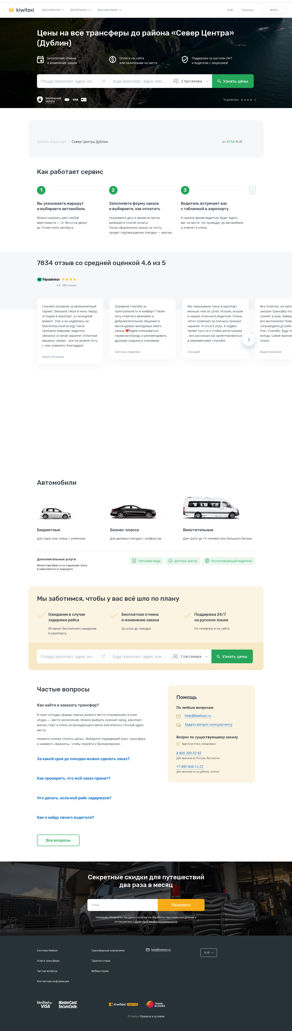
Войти (274, 10)
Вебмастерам (100, 971)
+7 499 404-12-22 (189, 766)
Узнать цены (235, 81)
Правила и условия (152, 1016)
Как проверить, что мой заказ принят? (73, 778)
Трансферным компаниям (108, 950)
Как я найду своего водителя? (65, 817)
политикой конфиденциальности (156, 921)
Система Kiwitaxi (47, 950)
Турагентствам (100, 961)
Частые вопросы (47, 971)
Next (248, 339)
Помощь (248, 10)
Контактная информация (53, 981)
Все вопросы (58, 840)
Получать (181, 905)
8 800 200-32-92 (188, 753)
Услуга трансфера (48, 961)
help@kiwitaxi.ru (198, 715)
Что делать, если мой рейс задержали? (74, 798)
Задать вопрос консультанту (208, 724)
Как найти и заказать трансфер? (68, 705)
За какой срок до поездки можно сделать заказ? (83, 759)
